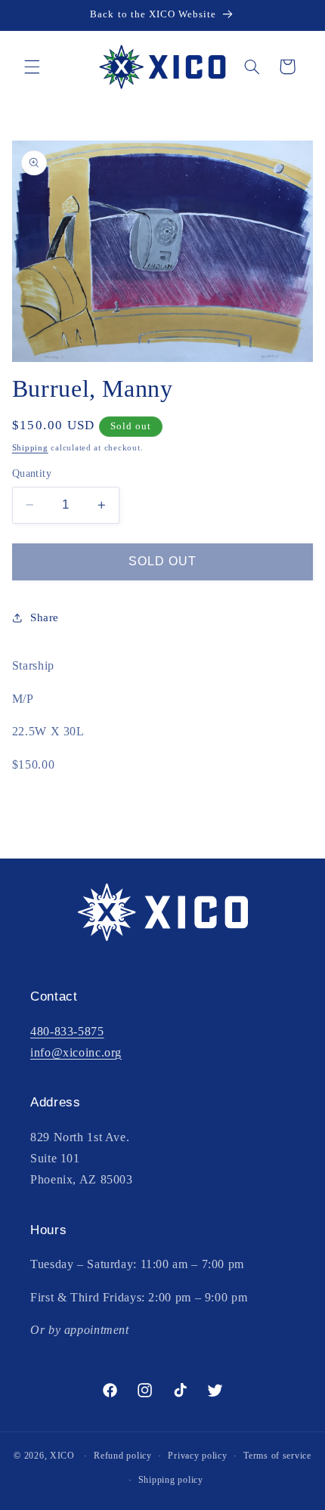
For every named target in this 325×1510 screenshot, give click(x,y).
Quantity (31, 473)
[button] (31, 66)
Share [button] (44, 617)
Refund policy (123, 1455)
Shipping (30, 448)
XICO (62, 1455)
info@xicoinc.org (76, 1052)
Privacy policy (197, 1455)
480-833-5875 (67, 1031)
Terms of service (277, 1455)
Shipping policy (170, 1479)
